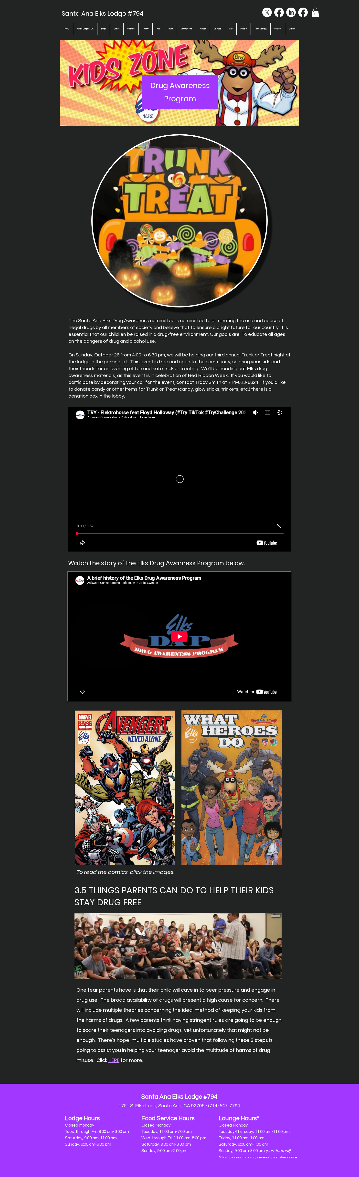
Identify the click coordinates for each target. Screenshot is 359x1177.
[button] (315, 12)
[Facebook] (279, 12)
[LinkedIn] (291, 12)
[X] (267, 12)
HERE (113, 1060)
